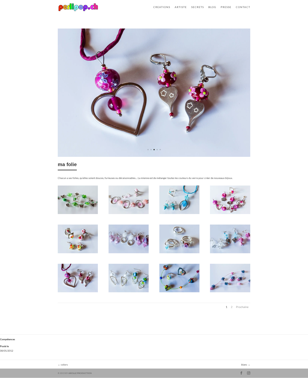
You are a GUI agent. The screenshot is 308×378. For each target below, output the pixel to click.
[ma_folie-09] (78, 292)
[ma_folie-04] (230, 213)
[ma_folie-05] (78, 253)
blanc (245, 364)
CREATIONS (161, 7)
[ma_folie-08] (230, 253)
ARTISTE (181, 7)
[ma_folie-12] (230, 292)
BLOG (212, 7)
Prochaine (242, 306)
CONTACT (243, 7)
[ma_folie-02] (129, 213)
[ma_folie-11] (179, 292)
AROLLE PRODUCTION (80, 373)
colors (63, 364)
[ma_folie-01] (78, 213)
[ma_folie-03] (179, 213)
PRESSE (226, 7)
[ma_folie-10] (154, 156)
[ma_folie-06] (129, 253)
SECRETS (197, 7)
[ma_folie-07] (179, 253)
